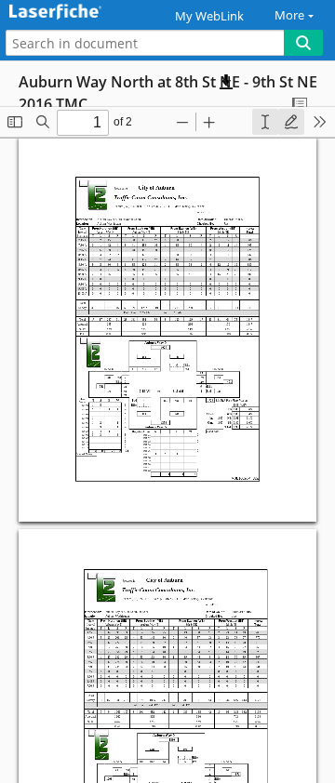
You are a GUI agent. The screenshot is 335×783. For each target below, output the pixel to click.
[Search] (303, 43)
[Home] (79, 12)
